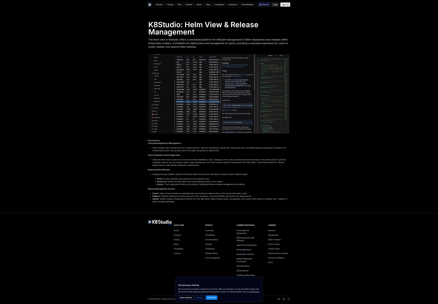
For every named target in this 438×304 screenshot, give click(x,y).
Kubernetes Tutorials (245, 254)
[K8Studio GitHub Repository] (288, 299)
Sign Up (285, 4)
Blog (208, 4)
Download (233, 4)
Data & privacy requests (278, 253)
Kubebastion (273, 235)
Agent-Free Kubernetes (247, 245)
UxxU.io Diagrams (212, 258)
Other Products (274, 239)
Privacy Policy (274, 244)
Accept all (211, 298)
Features (159, 4)
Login (275, 4)
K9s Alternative (243, 266)
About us (271, 230)
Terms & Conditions (276, 258)
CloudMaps (210, 235)
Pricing (170, 4)
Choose (200, 298)
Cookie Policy (274, 249)
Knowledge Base (244, 249)
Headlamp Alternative (246, 275)
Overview (209, 230)
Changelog (219, 4)
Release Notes (211, 253)
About (199, 4)
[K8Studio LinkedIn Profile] (283, 299)
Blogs (176, 244)
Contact (189, 4)
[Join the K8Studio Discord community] (278, 299)
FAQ (179, 4)
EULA (270, 262)
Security (208, 244)
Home (176, 230)
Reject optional (186, 298)
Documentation (248, 4)
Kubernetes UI (242, 270)
